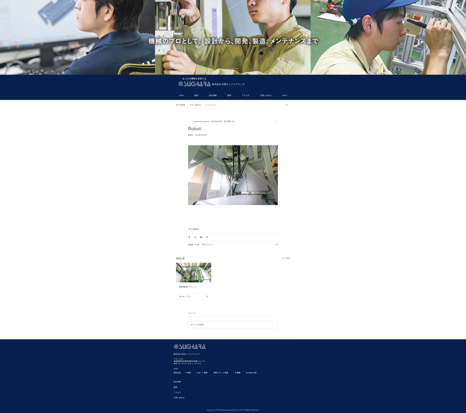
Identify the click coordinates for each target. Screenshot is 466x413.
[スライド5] (237, 68)
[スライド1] (228, 68)
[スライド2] (230, 68)
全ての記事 (180, 105)
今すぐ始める (195, 105)
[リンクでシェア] (207, 237)
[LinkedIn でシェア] (201, 237)
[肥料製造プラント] (193, 272)
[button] (196, 95)
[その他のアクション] (276, 121)
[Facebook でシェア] (189, 237)
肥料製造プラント (187, 287)
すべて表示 (286, 258)
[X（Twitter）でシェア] (195, 237)
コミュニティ (211, 105)
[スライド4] (235, 68)
